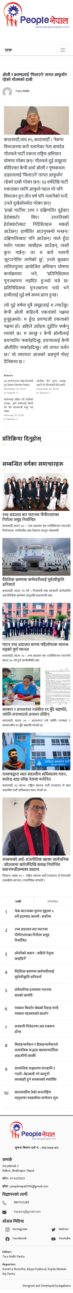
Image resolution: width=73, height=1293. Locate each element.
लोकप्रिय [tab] (52, 901)
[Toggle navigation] (62, 50)
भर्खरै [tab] (18, 901)
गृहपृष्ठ (8, 50)
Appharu (65, 1285)
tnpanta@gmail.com (27, 1211)
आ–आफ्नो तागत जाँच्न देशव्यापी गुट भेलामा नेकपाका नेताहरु (18, 383)
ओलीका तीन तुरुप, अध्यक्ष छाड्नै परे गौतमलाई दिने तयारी (51, 383)
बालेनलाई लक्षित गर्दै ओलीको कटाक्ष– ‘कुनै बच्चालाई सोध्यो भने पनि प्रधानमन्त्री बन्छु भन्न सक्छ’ (18, 405)
